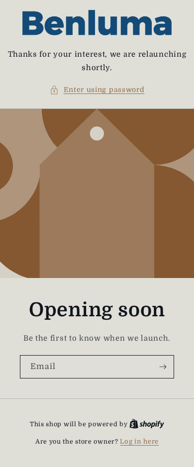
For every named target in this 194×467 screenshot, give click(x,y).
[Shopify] (146, 424)
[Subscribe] (163, 366)
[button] (97, 90)
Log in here (139, 441)
